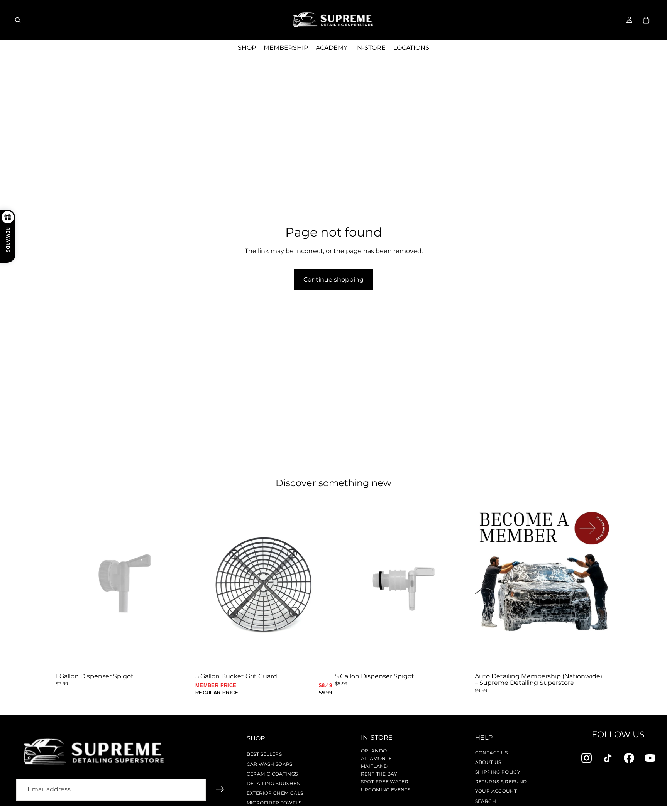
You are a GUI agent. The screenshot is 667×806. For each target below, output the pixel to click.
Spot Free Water (384, 781)
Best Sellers (264, 754)
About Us (488, 762)
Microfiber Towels (274, 803)
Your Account (496, 791)
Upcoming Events (385, 789)
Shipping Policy (497, 772)
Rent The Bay (379, 774)
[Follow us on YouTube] (650, 758)
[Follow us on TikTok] (607, 758)
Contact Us (491, 752)
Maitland (374, 766)
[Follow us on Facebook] (629, 758)
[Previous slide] (206, 584)
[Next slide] (320, 584)
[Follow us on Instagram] (586, 758)
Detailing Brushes (273, 783)
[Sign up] (220, 789)
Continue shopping (333, 279)
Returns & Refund (501, 781)
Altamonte (376, 758)
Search (485, 801)
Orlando (374, 751)
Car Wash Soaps (270, 764)
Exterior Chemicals (275, 793)
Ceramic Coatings (272, 774)
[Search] (17, 20)
